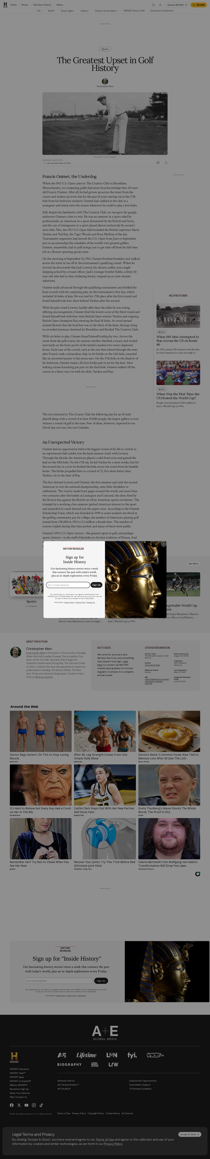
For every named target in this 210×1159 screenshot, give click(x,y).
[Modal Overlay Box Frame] (105, 579)
